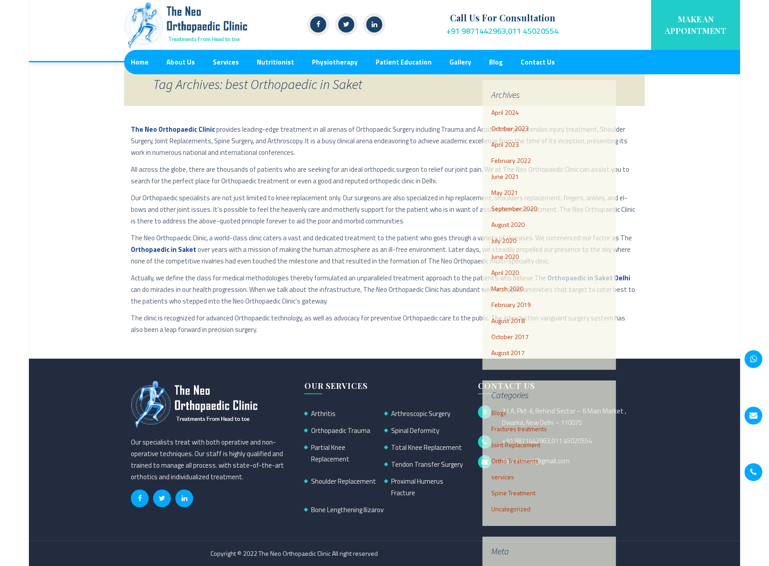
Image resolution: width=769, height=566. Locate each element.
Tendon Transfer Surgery (427, 464)
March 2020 (507, 288)
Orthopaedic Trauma (340, 430)
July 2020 (503, 240)
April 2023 (505, 144)
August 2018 (508, 320)
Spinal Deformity (415, 430)
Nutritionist (275, 62)
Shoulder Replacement (343, 481)
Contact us (538, 62)
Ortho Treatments (514, 460)
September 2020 (514, 208)
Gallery (460, 62)
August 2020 (508, 224)
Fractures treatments (519, 428)
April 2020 (505, 272)
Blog (496, 62)
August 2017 (508, 352)
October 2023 (510, 128)
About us (180, 62)
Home (140, 62)
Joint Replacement (515, 444)
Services (226, 62)
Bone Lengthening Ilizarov (347, 510)
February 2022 (511, 160)
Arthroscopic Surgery (420, 413)
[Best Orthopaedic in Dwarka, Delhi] (186, 25)
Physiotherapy (335, 62)
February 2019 (511, 304)
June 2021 (505, 176)
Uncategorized (510, 508)
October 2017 (510, 336)
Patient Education (404, 62)
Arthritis (323, 413)
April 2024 (505, 112)
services (502, 476)
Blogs (498, 412)
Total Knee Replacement (426, 447)
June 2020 (505, 256)
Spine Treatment (513, 492)
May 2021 (504, 192)
